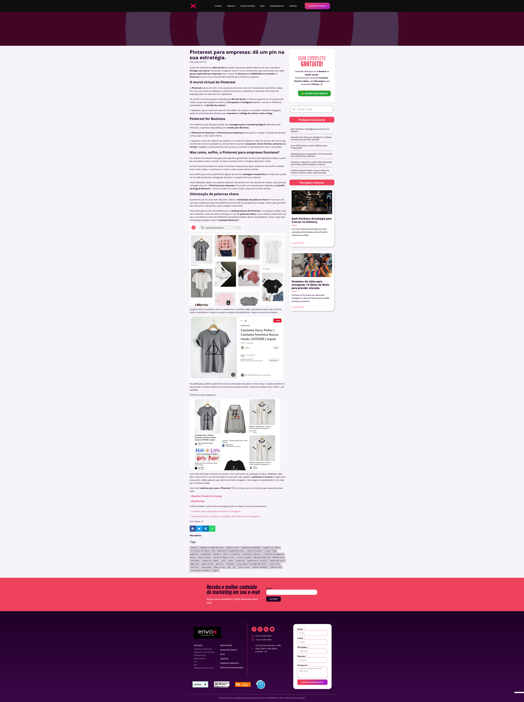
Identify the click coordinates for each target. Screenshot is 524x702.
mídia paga (194, 564)
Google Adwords (244, 557)
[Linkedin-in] (266, 629)
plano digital (274, 564)
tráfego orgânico (260, 567)
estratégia (235, 554)
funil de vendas (204, 557)
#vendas (194, 548)
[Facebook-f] (254, 629)
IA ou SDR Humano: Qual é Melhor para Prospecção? (309, 146)
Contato (293, 6)
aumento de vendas (271, 548)
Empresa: (301, 656)
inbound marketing (262, 557)
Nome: (300, 629)
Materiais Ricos (277, 6)
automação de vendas (200, 551)
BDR (213, 551)
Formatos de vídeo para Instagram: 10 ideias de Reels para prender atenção (311, 138)
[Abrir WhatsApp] (517, 695)
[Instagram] (260, 629)
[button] (193, 529)
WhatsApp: (302, 647)
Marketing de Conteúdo (257, 561)
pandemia (230, 564)
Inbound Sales (278, 557)
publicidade (206, 567)
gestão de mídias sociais (223, 557)
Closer (267, 551)
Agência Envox (232, 548)
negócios (220, 564)
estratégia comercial (251, 554)
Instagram (194, 561)
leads (223, 561)
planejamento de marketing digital (251, 564)
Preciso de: (302, 665)
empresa (217, 554)
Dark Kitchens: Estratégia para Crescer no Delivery (310, 130)
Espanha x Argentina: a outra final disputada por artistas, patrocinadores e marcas (311, 163)
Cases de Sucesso (247, 6)
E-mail (269, 588)
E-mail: (300, 638)
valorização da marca (200, 571)
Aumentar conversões (251, 548)
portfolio (194, 567)
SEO (234, 567)
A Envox (218, 6)
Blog (262, 6)
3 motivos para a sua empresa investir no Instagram (216, 511)
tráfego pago (276, 567)
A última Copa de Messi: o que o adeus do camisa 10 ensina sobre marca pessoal (310, 171)
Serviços (231, 6)
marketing (240, 561)
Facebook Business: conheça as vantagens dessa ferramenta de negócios (225, 516)
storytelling (244, 567)
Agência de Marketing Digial (212, 548)
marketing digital (277, 561)
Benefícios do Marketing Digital (231, 551)
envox (225, 554)
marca (231, 561)
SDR (228, 567)
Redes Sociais (219, 567)
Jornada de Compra (210, 561)
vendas (215, 571)
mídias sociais (208, 564)
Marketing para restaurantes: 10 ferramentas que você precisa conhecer (311, 155)
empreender (206, 554)
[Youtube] (272, 629)
